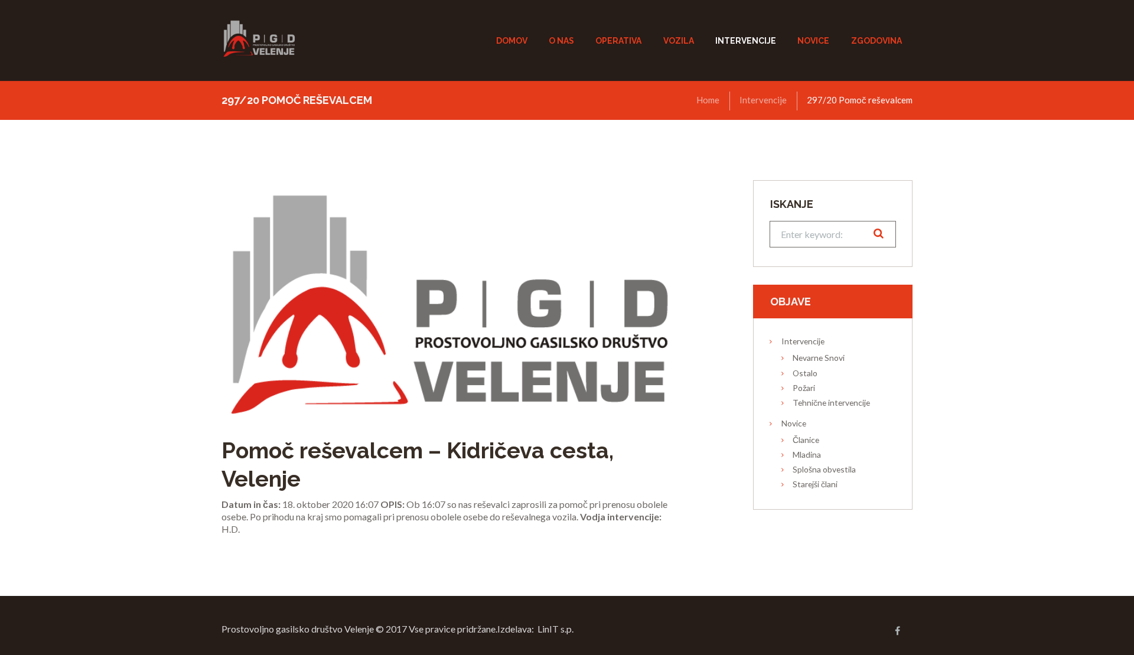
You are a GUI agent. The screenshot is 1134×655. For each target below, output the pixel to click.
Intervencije (763, 99)
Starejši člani (815, 484)
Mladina (807, 454)
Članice (806, 440)
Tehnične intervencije (831, 402)
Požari (804, 388)
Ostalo (805, 373)
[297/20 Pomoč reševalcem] (448, 298)
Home (707, 99)
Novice (793, 423)
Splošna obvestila (824, 469)
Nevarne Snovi (819, 358)
